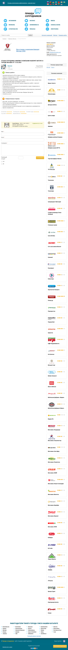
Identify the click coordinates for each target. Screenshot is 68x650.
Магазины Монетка (57, 492)
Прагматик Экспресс (57, 287)
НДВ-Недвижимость (57, 341)
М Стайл (57, 546)
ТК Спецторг (57, 167)
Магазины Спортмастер (57, 438)
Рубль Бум (57, 276)
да (3, 163)
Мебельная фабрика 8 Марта (57, 406)
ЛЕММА (57, 567)
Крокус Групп (57, 589)
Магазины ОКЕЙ (57, 470)
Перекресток (57, 309)
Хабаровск (30, 633)
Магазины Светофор (57, 449)
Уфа (16, 633)
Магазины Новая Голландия (57, 481)
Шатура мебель (57, 102)
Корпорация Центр (57, 600)
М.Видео (57, 535)
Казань (4, 628)
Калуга (29, 628)
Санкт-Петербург (32, 631)
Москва (4, 630)
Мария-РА (57, 416)
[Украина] (53, 2)
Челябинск (43, 633)
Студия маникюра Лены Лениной (57, 211)
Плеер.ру (57, 298)
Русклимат (57, 266)
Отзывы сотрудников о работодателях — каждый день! (21, 3)
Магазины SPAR (57, 524)
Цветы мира (57, 113)
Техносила (57, 178)
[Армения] (50, 4)
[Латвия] (56, 4)
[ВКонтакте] (31, 648)
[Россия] (48, 2)
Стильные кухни (57, 223)
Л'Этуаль (57, 578)
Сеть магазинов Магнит (57, 244)
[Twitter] (33, 648)
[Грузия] (48, 4)
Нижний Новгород (20, 630)
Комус (57, 610)
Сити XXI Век (57, 233)
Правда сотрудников (8, 641)
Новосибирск (31, 630)
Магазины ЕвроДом (57, 503)
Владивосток (6, 626)
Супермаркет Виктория (57, 199)
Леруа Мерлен (57, 557)
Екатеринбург (44, 626)
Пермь (42, 630)
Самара (17, 631)
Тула (54, 631)
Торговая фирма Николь (57, 156)
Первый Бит (57, 319)
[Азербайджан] (53, 4)
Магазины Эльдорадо (57, 427)
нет (3, 161)
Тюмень (5, 633)
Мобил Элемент (57, 373)
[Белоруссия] (50, 2)
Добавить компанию (60, 646)
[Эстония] (61, 4)
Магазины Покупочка (57, 460)
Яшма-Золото (57, 81)
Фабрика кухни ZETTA (57, 145)
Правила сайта (63, 35)
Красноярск (56, 628)
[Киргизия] (59, 2)
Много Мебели (57, 384)
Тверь (42, 631)
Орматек (57, 330)
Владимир (18, 626)
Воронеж (30, 626)
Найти (30, 35)
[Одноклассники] (35, 648)
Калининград (18, 628)
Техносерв (57, 188)
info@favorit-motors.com (55, 52)
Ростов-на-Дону (57, 630)
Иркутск (55, 626)
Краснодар (43, 628)
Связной (57, 255)
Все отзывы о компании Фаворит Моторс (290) (27, 50)
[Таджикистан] (61, 2)
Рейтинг (55, 35)
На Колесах (57, 352)
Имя (2, 131)
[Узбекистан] (64, 2)
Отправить (40, 157)
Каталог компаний (47, 35)
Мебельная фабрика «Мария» (57, 395)
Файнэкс (57, 124)
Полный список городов (34, 636)
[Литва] (59, 4)
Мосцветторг (57, 363)
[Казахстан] (56, 2)
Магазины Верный (57, 513)
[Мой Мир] (36, 648)
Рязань (4, 631)
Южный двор (57, 91)
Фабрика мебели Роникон (57, 135)
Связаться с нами (7, 647)
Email (2, 137)
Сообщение (4, 143)
